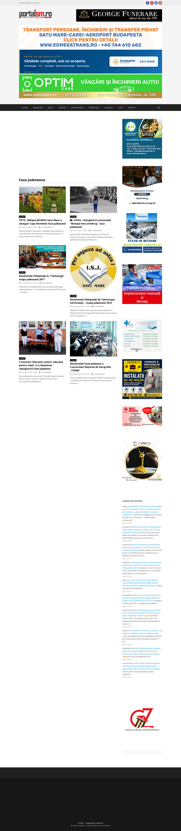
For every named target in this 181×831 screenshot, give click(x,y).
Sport (50, 107)
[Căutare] (158, 107)
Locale (25, 107)
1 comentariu (46, 227)
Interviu (131, 107)
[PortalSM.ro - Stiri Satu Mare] (35, 17)
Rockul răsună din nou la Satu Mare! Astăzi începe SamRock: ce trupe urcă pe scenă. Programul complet (141, 530)
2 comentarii (99, 374)
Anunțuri (109, 107)
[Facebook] (147, 3)
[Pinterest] (152, 3)
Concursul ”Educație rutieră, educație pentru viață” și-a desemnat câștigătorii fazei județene (41, 365)
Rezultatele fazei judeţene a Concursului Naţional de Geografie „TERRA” (90, 367)
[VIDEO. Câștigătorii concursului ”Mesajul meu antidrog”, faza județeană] (93, 199)
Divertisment (77, 107)
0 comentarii (96, 230)
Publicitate (94, 107)
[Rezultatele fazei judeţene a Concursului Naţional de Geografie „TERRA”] (93, 338)
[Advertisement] (68, 144)
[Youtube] (160, 3)
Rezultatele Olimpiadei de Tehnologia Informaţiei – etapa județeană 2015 (92, 301)
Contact (81, 823)
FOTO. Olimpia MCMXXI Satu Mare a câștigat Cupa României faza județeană (42, 222)
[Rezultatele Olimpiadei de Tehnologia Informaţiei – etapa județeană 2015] (93, 268)
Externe (62, 107)
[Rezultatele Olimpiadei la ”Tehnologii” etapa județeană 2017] (42, 257)
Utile (120, 107)
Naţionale (37, 107)
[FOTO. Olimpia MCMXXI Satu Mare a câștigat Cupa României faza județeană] (42, 199)
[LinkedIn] (156, 3)
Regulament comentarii (94, 823)
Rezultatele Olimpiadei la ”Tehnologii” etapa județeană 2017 (41, 277)
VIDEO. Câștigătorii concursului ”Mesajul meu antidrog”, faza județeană (90, 223)
